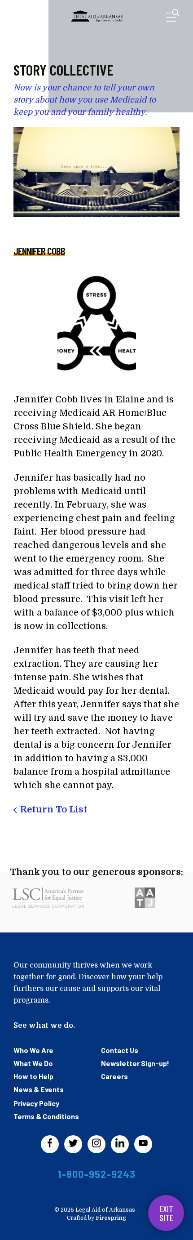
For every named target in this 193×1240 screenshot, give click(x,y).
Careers (114, 1076)
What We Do (33, 1063)
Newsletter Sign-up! (135, 1063)
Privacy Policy (36, 1103)
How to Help (33, 1076)
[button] (173, 17)
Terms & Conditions (46, 1116)
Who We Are (33, 1050)
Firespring (111, 1218)
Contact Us (119, 1050)
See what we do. (44, 1025)
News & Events (38, 1089)
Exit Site (166, 1213)
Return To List (54, 809)
